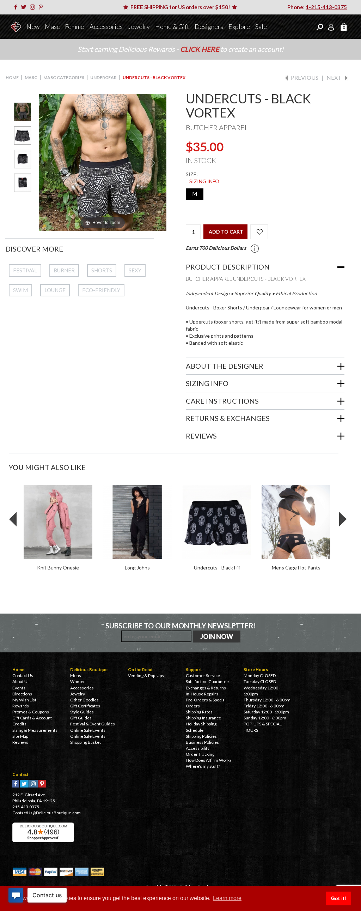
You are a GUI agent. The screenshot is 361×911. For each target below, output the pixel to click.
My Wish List (24, 699)
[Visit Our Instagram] (34, 7)
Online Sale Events (87, 730)
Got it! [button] (338, 898)
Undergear (103, 77)
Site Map (20, 736)
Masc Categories (63, 77)
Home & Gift (172, 26)
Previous (304, 77)
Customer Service (203, 675)
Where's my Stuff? (203, 766)
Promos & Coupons (30, 711)
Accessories (106, 26)
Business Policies (202, 742)
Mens (75, 675)
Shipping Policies (201, 736)
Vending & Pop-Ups (146, 675)
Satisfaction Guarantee (207, 681)
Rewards (20, 705)
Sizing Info (204, 181)
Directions (22, 693)
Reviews (20, 742)
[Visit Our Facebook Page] (17, 7)
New (32, 26)
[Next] (152, 162)
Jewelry (139, 26)
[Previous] (53, 162)
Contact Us (22, 675)
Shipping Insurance (203, 717)
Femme (74, 26)
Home (12, 77)
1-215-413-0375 (326, 7)
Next (334, 77)
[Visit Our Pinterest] (42, 7)
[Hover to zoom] (102, 162)
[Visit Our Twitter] (25, 7)
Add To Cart (226, 232)
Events (18, 687)
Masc (52, 26)
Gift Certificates (85, 705)
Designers (209, 26)
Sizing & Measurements (34, 730)
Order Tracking (200, 754)
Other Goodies (84, 699)
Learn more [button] (227, 898)
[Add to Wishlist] (259, 231)
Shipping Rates (199, 711)
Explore (239, 26)
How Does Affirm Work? (208, 760)
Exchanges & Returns (206, 687)
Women (78, 681)
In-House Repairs (202, 693)
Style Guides (82, 711)
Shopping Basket (85, 742)
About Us (21, 681)
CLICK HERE (200, 49)
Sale (261, 26)
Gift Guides (81, 717)
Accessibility (197, 748)
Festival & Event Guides (92, 723)
